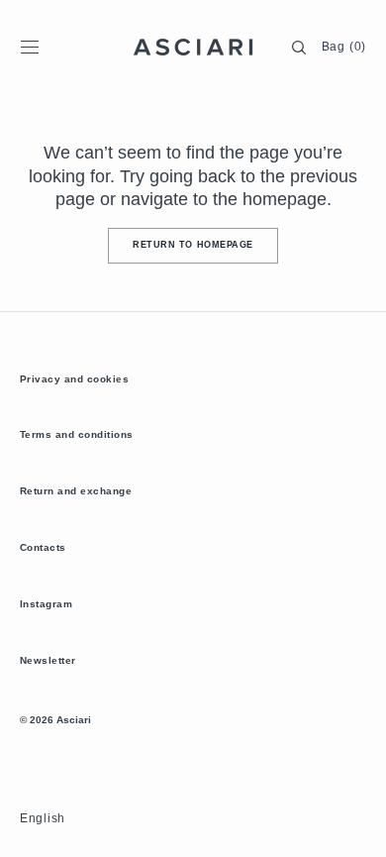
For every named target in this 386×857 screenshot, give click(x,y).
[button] (29, 47)
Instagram (46, 603)
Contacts (43, 547)
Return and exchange (76, 490)
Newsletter (48, 660)
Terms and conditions (77, 434)
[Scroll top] (356, 827)
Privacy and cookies (74, 379)
